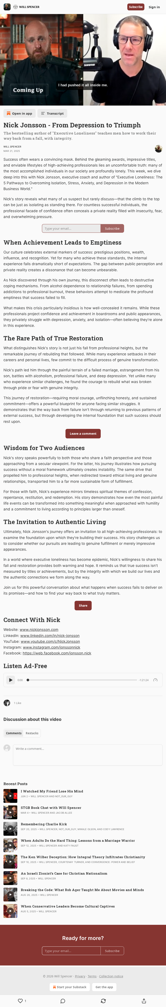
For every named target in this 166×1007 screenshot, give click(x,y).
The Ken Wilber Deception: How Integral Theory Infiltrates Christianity (83, 857)
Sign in (154, 7)
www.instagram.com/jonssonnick (51, 647)
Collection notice (111, 976)
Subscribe (136, 7)
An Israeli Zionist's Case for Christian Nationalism (64, 873)
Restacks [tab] (32, 733)
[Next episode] (14, 101)
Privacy (80, 976)
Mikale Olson (87, 829)
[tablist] (22, 733)
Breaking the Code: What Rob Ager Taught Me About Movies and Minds (82, 890)
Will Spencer (12, 146)
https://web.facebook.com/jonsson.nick (57, 653)
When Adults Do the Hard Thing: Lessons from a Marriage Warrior (78, 840)
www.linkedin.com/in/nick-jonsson (50, 635)
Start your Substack (71, 987)
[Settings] (161, 101)
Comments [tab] (13, 733)
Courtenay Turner (71, 862)
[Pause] (5, 101)
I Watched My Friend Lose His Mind (52, 791)
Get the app (104, 987)
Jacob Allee (64, 812)
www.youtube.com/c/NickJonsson (50, 641)
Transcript (55, 113)
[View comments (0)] (63, 1001)
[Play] (10, 680)
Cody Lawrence (113, 829)
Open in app (22, 113)
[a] (10, 795)
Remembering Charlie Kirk (44, 824)
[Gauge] (155, 680)
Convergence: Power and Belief (113, 862)
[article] (83, 796)
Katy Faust (71, 845)
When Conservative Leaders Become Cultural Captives (68, 906)
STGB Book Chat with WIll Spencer (51, 807)
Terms (92, 976)
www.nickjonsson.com (39, 629)
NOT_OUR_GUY (64, 796)
